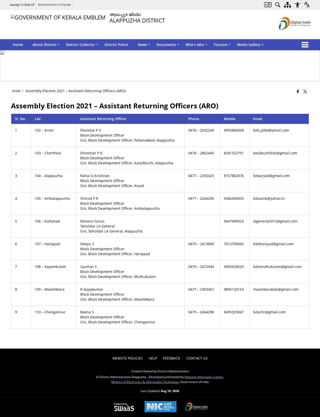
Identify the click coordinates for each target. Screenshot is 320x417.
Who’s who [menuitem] (195, 44)
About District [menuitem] (44, 44)
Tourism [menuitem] (221, 44)
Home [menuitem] (18, 44)
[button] (306, 44)
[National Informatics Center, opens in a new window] (160, 407)
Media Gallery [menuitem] (248, 44)
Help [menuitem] (153, 358)
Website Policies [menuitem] (127, 358)
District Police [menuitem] (116, 44)
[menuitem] (268, 4)
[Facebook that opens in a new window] (298, 91)
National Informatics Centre (203, 377)
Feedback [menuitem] (171, 358)
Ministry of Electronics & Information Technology (145, 382)
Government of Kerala (54, 4)
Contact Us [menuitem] (197, 358)
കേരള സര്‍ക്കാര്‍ (22, 4)
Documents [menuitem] (166, 44)
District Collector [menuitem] (80, 44)
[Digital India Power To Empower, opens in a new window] (196, 407)
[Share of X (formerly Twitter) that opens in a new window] (305, 91)
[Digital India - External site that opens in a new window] (288, 33)
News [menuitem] (142, 44)
